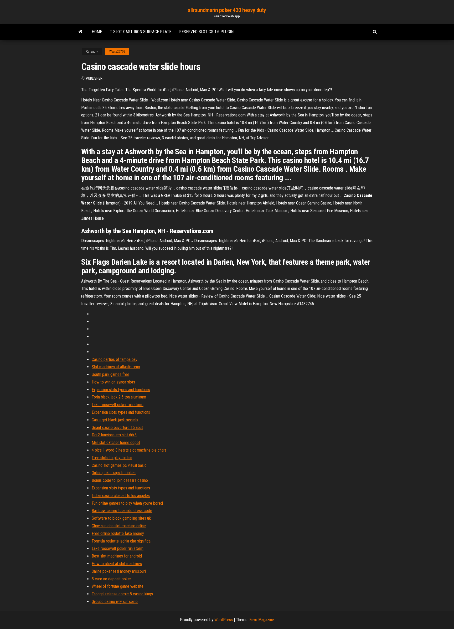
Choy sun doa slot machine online (119, 525)
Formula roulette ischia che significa (121, 541)
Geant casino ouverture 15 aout (117, 427)
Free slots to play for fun (112, 457)
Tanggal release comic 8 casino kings (122, 593)
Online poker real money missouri (119, 571)
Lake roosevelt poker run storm (117, 404)
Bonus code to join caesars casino (120, 480)
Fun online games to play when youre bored (127, 503)
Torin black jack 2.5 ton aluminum (119, 397)
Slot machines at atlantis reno (116, 366)
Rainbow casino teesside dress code (122, 510)
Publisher (94, 78)
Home (97, 31)
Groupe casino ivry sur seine (115, 601)
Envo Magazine (261, 619)
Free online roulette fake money (118, 533)
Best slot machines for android (117, 556)
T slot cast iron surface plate (140, 31)
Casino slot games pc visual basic (119, 465)
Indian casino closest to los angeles (121, 495)
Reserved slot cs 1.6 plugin (206, 31)
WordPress (223, 619)
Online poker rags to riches (114, 472)
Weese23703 (117, 51)
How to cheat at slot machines (117, 563)
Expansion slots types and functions (121, 389)
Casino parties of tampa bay (114, 359)
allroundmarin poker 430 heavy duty (227, 10)
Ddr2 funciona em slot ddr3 (114, 434)
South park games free (110, 374)
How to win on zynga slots (113, 382)
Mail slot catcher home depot (116, 442)
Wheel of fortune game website (117, 586)
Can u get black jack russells (115, 419)
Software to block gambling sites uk (121, 518)
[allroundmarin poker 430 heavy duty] (80, 32)
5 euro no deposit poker (111, 578)
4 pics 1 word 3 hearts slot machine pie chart (129, 450)
